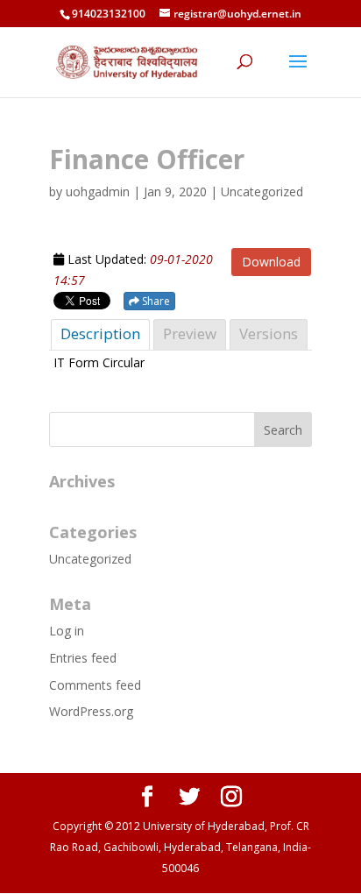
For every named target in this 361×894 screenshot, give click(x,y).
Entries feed (83, 657)
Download (271, 261)
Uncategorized (90, 558)
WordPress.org (91, 711)
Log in (66, 630)
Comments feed (95, 685)
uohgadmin (98, 191)
